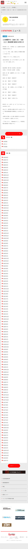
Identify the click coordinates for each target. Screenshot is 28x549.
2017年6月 (5, 410)
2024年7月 (5, 218)
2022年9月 (5, 266)
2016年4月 (5, 442)
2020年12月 (6, 316)
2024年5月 (5, 220)
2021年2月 (5, 311)
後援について (5, 494)
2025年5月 (5, 192)
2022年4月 (5, 278)
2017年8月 (5, 405)
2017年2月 (5, 420)
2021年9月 (5, 293)
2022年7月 (5, 271)
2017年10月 (6, 399)
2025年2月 (5, 200)
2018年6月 (5, 384)
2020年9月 (5, 321)
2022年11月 (6, 261)
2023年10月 (6, 238)
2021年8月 (5, 296)
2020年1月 (5, 339)
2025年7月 (5, 187)
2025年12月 (6, 175)
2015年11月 (6, 452)
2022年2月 (5, 283)
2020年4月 (5, 331)
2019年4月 (5, 362)
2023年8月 (5, 243)
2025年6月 (5, 190)
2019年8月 (5, 351)
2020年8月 (5, 324)
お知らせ (5, 144)
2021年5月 (5, 303)
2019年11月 (6, 344)
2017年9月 (5, 402)
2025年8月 (5, 185)
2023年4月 (5, 253)
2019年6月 (5, 357)
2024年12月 (6, 205)
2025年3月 (5, 197)
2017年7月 (5, 407)
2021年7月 (5, 298)
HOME (3, 7)
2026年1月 (5, 172)
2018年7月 (5, 382)
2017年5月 (5, 412)
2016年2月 (5, 447)
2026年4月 (5, 165)
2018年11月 (6, 372)
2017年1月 (5, 422)
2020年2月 (5, 336)
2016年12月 (6, 425)
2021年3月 (5, 309)
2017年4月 (5, 415)
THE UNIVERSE (13, 17)
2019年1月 (5, 367)
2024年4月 (5, 223)
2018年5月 (5, 387)
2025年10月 (6, 180)
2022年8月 (5, 268)
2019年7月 (5, 354)
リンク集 (4, 490)
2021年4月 (5, 306)
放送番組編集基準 (6, 478)
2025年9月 (5, 182)
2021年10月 (6, 291)
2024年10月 (6, 210)
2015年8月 (5, 458)
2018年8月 (5, 379)
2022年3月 (5, 281)
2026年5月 (5, 162)
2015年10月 (6, 455)
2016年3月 (5, 445)
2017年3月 (5, 417)
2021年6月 (5, 301)
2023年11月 (6, 235)
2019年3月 (5, 364)
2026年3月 (5, 167)
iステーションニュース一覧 (14, 133)
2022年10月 (6, 263)
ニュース (8, 7)
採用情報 (5, 141)
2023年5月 (5, 250)
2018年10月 (6, 374)
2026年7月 (5, 159)
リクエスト (16, 538)
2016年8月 (5, 432)
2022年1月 (5, 286)
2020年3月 (5, 334)
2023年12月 (6, 233)
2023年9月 (5, 240)
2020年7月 (5, 326)
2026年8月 (5, 157)
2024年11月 (6, 208)
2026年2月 (5, 170)
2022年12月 (6, 258)
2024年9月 (5, 213)
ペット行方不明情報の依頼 (8, 498)
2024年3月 (5, 225)
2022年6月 (5, 273)
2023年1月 (5, 256)
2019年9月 (5, 349)
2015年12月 (6, 450)
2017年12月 (6, 394)
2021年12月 (6, 288)
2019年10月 (6, 346)
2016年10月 (6, 427)
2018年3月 (5, 389)
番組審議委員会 (6, 482)
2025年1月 (5, 202)
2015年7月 (5, 460)
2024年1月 (5, 230)
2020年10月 (6, 319)
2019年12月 (6, 341)
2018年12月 (6, 369)
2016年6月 (5, 437)
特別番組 (14, 7)
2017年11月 (6, 397)
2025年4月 (5, 195)
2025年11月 (6, 177)
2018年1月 (5, 392)
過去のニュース (14, 465)
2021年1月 (5, 314)
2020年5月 (5, 329)
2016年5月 (5, 440)
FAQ (3, 486)
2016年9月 (5, 430)
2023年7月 (5, 245)
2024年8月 (5, 215)
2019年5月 (5, 359)
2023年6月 (5, 248)
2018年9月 (5, 377)
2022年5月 (5, 276)
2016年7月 (5, 435)
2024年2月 (5, 228)
